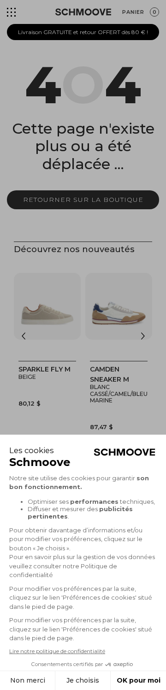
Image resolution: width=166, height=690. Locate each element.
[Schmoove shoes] (83, 12)
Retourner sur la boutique (83, 199)
